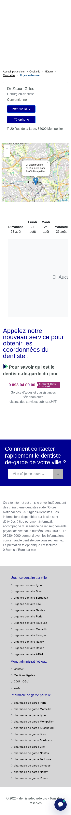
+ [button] (7, 148)
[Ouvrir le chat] (60, 805)
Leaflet (65, 200)
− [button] (7, 154)
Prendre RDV (21, 109)
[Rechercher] (58, 474)
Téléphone (21, 119)
